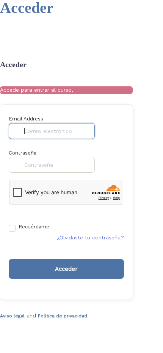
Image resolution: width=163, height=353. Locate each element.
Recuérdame (34, 227)
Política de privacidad (62, 316)
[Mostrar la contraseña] (102, 164)
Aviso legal (12, 316)
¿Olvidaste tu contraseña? (90, 237)
